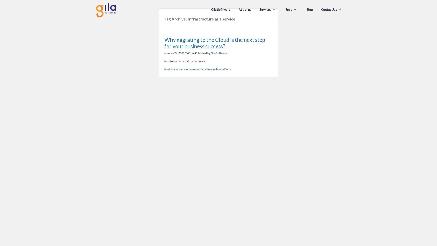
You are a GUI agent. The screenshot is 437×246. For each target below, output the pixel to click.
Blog (309, 9)
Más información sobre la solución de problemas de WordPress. (197, 69)
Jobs (289, 9)
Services (265, 9)
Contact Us (329, 9)
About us (245, 9)
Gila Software (220, 9)
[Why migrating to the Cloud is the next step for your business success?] (174, 29)
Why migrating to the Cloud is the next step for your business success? (214, 43)
